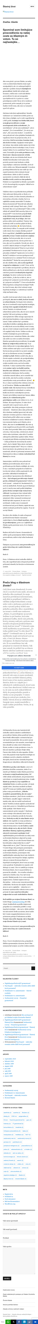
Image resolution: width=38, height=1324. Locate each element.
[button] (19, 656)
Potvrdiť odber (19, 667)
